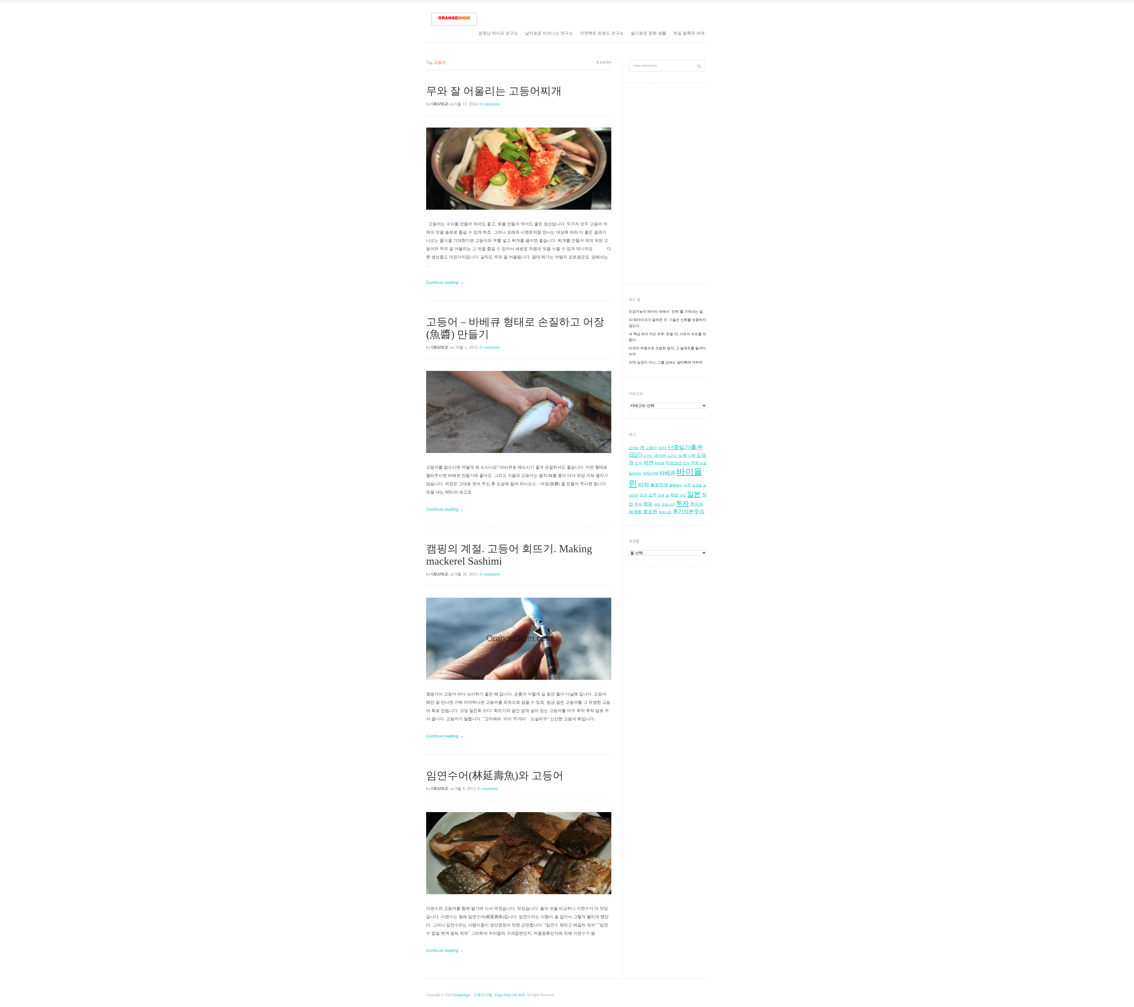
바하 (643, 485)
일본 (694, 494)
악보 (674, 495)
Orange (440, 104)
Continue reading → (445, 282)
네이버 (660, 455)
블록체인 (675, 485)
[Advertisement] (668, 184)
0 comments (490, 104)
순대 (661, 495)
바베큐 (667, 473)
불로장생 (659, 484)
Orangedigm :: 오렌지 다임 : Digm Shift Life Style (489, 995)
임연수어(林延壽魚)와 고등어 (494, 775)
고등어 (651, 448)
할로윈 (650, 511)
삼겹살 (697, 485)
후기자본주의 (689, 511)
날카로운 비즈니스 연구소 (549, 33)
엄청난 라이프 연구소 (498, 33)
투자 (682, 503)
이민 (683, 495)
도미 (638, 463)
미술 (703, 463)
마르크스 (674, 463)
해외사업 (665, 512)
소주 (653, 495)
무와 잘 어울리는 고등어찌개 (494, 91)
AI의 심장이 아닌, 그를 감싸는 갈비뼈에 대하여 (666, 362)
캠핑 (648, 504)
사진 (687, 485)
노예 (682, 455)
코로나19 (668, 504)
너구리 (648, 455)
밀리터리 (635, 473)
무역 (695, 463)
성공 (643, 495)
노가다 (672, 455)
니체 (691, 456)
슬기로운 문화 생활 (648, 33)
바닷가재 (650, 473)
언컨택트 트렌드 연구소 (602, 33)
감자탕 (633, 448)
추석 (638, 504)
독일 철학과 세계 (689, 33)
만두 (686, 463)
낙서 (662, 448)
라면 (648, 462)
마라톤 (659, 463)
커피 (657, 504)
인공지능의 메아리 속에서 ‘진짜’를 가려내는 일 (666, 311)
